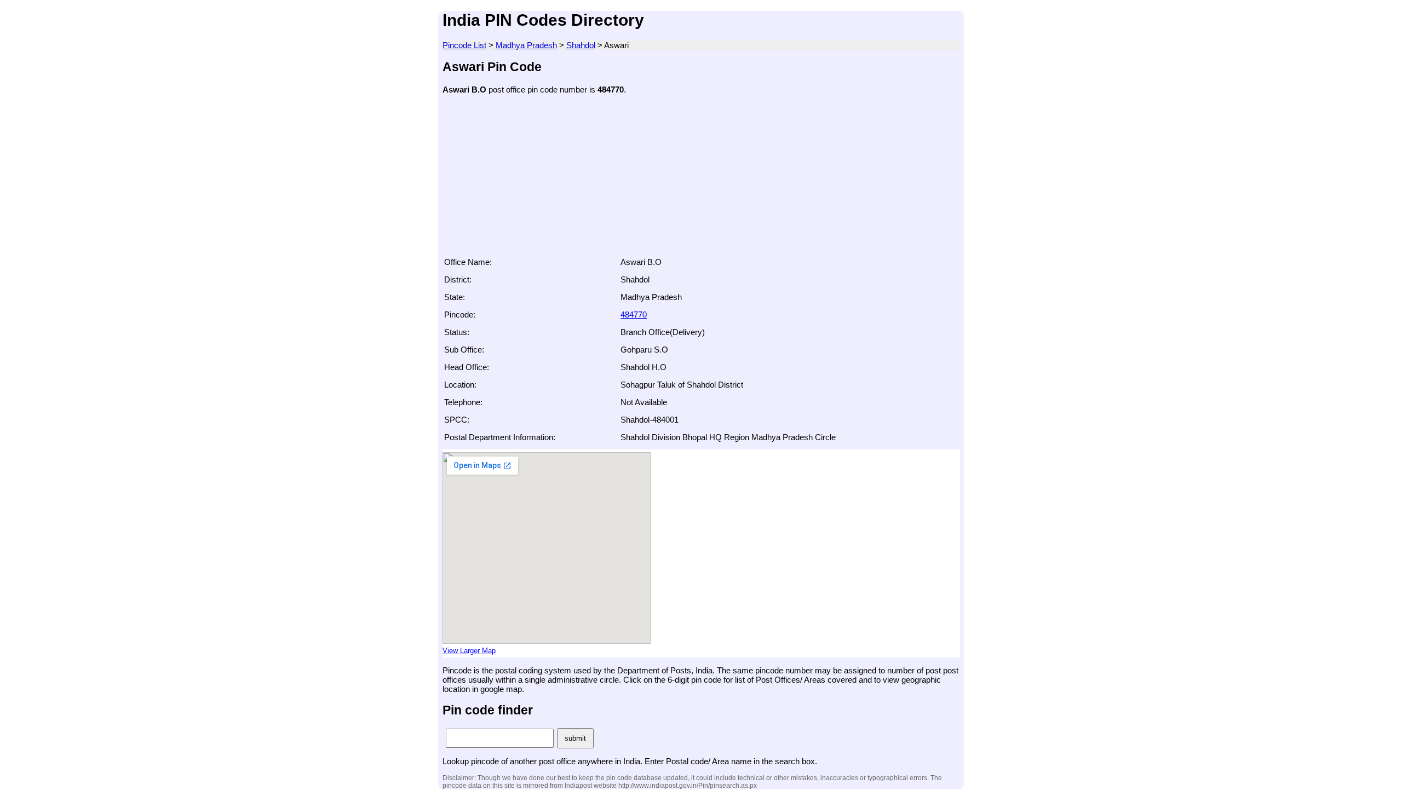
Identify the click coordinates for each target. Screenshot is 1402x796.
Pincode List (464, 45)
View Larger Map (469, 651)
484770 (633, 314)
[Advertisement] (701, 179)
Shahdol (580, 45)
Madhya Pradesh (526, 45)
